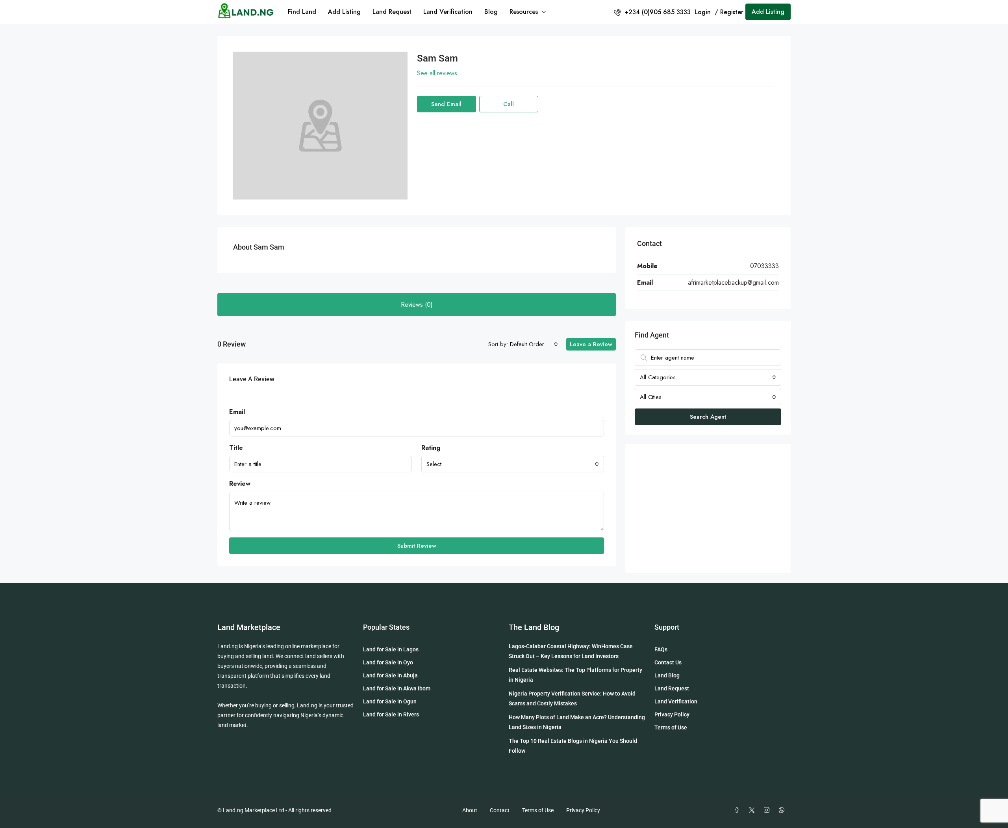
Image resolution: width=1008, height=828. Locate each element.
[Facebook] (738, 810)
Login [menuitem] (704, 12)
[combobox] (534, 344)
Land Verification (447, 11)
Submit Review (416, 545)
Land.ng (227, 646)
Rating (430, 447)
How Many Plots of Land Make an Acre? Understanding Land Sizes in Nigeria (577, 722)
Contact (500, 810)
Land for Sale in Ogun (390, 701)
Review (239, 483)
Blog (491, 11)
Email (237, 411)
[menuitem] (652, 12)
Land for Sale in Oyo (388, 662)
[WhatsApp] (783, 810)
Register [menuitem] (731, 12)
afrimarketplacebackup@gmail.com (733, 282)
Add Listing (344, 11)
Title (236, 447)
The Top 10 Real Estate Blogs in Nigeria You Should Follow (573, 746)
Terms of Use (670, 727)
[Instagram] (768, 810)
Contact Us (668, 662)
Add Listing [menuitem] (768, 11)
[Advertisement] (708, 508)
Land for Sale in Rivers (391, 714)
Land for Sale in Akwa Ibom (396, 688)
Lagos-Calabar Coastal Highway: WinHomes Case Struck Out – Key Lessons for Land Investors (571, 651)
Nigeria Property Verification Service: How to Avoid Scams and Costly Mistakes (572, 698)
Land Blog (667, 675)
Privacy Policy (671, 714)
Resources (524, 11)
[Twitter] (753, 810)
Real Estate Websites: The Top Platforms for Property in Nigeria (575, 675)
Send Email (446, 104)
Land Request (391, 11)
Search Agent (708, 416)
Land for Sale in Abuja (390, 675)
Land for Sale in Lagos (391, 649)
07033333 (764, 265)
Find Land (302, 11)
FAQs (660, 649)
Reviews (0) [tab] (417, 304)
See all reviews (437, 73)
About (469, 810)
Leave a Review (591, 344)
